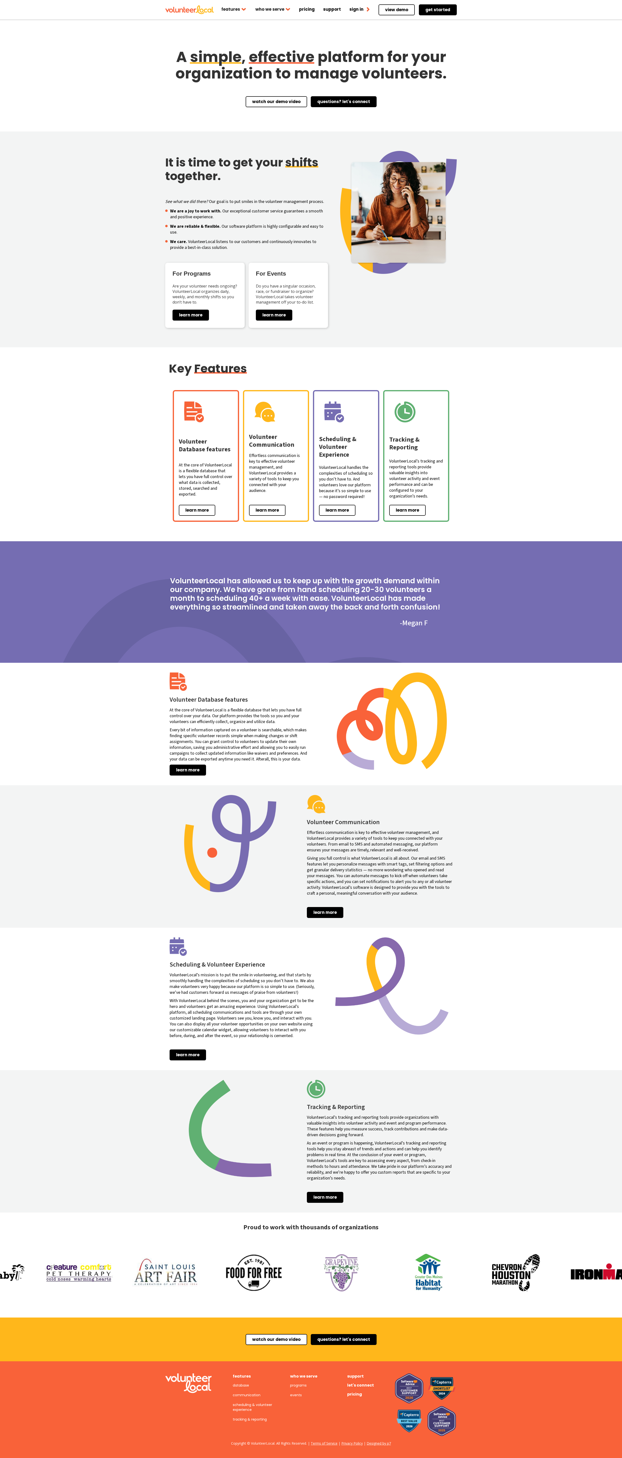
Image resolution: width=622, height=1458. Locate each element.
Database (241, 1385)
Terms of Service (324, 1443)
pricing (354, 1394)
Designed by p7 (379, 1443)
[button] (233, 10)
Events (296, 1395)
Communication (246, 1395)
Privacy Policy (352, 1443)
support (355, 1376)
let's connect (360, 1385)
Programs (298, 1385)
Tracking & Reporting (250, 1419)
